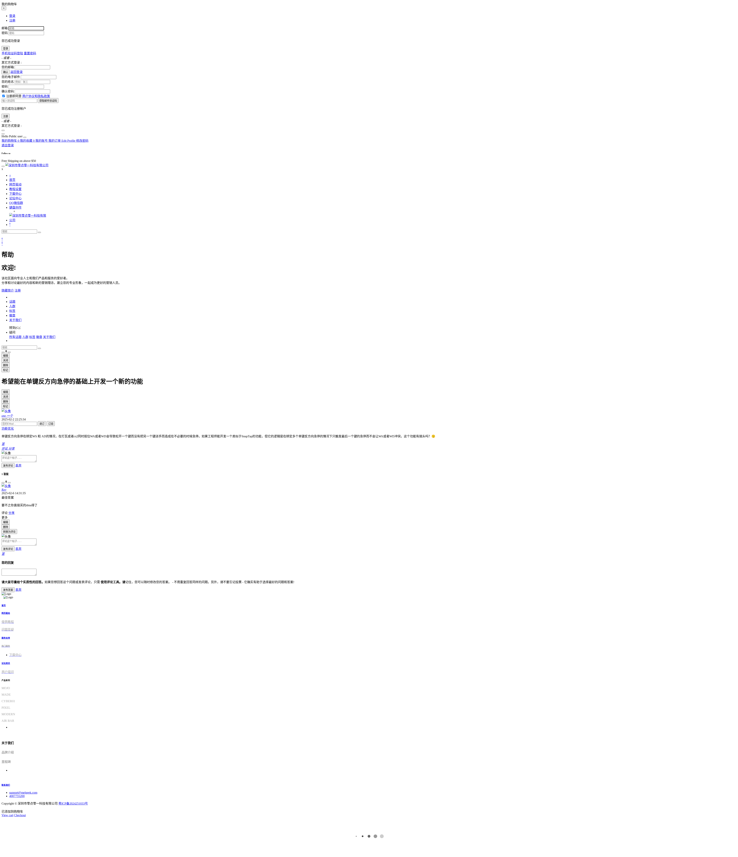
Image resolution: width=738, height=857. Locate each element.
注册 (5, 116)
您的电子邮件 (11, 77)
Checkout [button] (20, 815)
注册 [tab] (12, 20)
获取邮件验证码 (48, 100)
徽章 (12, 315)
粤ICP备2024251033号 (73, 803)
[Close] (3, 130)
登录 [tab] (12, 15)
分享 (11, 513)
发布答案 (8, 589)
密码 (5, 33)
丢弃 (18, 465)
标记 (5, 370)
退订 (41, 423)
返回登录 (16, 72)
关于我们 (15, 320)
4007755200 (17, 796)
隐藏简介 (8, 290)
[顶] (3, 352)
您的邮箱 (8, 67)
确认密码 (8, 91)
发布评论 (8, 465)
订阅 (50, 423)
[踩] (9, 352)
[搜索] (39, 232)
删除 (5, 365)
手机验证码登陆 (12, 53)
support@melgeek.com (23, 792)
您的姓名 (8, 81)
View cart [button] (7, 815)
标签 (12, 310)
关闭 (5, 360)
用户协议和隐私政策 (36, 96)
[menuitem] (12, 136)
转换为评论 (9, 531)
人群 (12, 306)
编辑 (5, 355)
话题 (12, 301)
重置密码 (30, 53)
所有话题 (15, 337)
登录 (5, 48)
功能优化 (8, 428)
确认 (5, 72)
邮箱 (5, 28)
